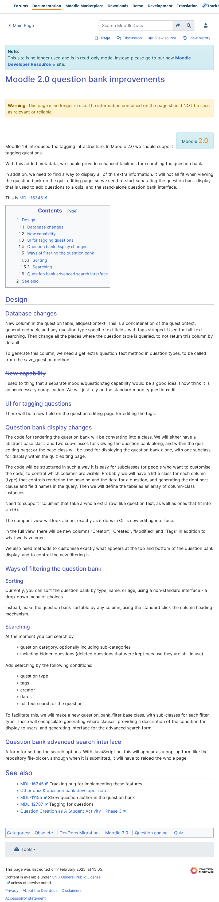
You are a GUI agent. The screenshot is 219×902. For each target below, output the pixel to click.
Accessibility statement (25, 898)
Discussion (132, 38)
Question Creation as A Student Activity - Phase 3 (71, 811)
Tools (26, 849)
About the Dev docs (40, 890)
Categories (18, 832)
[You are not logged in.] (206, 25)
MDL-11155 (31, 797)
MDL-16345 (31, 197)
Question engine (151, 832)
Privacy (11, 890)
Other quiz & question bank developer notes (65, 790)
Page (105, 38)
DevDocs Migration (79, 832)
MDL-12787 (31, 804)
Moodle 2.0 (116, 832)
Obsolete (44, 832)
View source (165, 38)
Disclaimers (71, 890)
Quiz (178, 832)
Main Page (23, 25)
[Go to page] (178, 25)
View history (199, 38)
